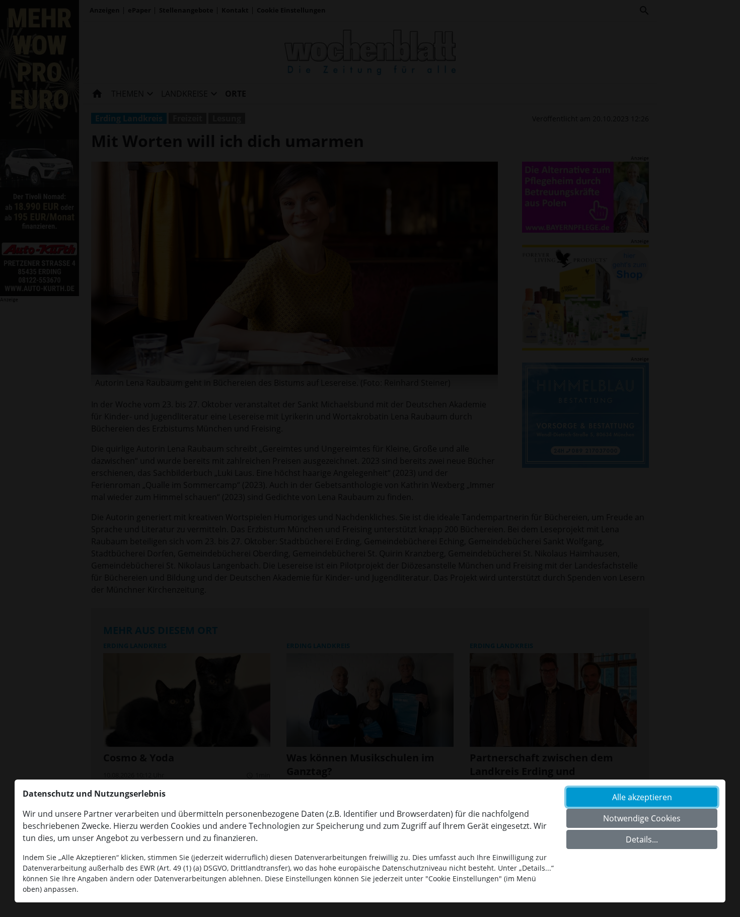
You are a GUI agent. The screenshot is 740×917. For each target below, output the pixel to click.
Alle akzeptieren (642, 797)
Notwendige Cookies (642, 818)
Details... (642, 839)
